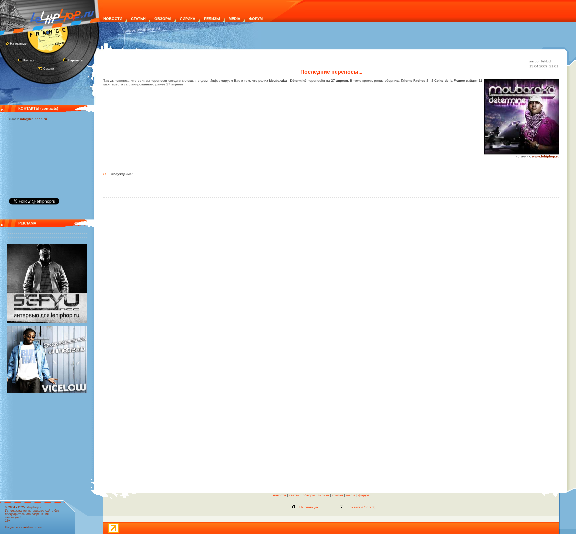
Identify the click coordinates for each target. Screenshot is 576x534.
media (350, 495)
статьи (294, 495)
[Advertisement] (42, 157)
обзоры (309, 495)
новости (279, 495)
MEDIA (234, 19)
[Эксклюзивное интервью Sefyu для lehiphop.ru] (47, 322)
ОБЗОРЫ (162, 19)
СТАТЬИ (138, 19)
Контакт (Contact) (361, 507)
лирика (323, 495)
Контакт (28, 60)
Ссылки (48, 68)
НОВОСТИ (112, 19)
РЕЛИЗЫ (212, 19)
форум (363, 495)
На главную (18, 43)
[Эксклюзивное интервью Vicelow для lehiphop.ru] (47, 392)
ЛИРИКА (187, 19)
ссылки (337, 495)
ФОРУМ (256, 19)
